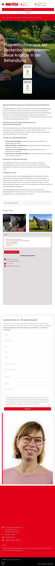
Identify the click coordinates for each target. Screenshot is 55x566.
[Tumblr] (42, 203)
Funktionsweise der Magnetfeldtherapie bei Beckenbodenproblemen (17, 240)
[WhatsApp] (40, 203)
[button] (3, 563)
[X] (33, 203)
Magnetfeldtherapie (9, 39)
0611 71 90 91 (26, 5)
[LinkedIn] (37, 203)
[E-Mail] (49, 203)
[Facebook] (30, 203)
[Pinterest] (45, 203)
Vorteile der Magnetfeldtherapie (11, 242)
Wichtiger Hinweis (9, 245)
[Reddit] (35, 203)
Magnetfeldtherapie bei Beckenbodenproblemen (14, 239)
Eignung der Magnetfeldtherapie (11, 243)
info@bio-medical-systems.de (14, 266)
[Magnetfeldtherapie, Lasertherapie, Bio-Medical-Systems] (10, 3)
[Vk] (47, 203)
